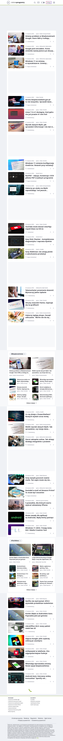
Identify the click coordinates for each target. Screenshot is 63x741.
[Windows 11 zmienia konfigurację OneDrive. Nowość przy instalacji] (16, 165)
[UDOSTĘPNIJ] (53, 41)
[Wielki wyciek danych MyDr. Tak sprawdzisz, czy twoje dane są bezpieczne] (43, 363)
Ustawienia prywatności (38, 720)
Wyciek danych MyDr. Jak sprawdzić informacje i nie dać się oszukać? (39, 126)
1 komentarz (30, 232)
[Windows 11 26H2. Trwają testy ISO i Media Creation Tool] (16, 529)
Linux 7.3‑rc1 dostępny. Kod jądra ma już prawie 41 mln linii (39, 113)
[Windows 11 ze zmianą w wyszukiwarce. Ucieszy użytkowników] (16, 62)
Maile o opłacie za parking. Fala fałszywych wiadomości (45, 567)
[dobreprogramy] (19, 2)
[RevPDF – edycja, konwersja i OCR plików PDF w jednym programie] (16, 177)
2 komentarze (30, 54)
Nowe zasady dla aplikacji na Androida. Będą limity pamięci (39, 516)
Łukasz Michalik (44, 577)
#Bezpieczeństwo (17, 354)
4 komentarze (30, 681)
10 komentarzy (31, 533)
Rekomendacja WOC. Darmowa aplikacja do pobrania (47, 396)
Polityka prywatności (24, 720)
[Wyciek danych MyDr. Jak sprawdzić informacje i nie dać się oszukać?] (16, 126)
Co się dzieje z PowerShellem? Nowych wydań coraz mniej (38, 415)
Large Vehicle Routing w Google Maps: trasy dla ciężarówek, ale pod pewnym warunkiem (42, 559)
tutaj (37, 738)
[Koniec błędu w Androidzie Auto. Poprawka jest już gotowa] (20, 550)
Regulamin (33, 718)
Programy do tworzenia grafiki (14, 709)
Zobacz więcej (31, 403)
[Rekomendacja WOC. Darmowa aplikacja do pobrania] (35, 397)
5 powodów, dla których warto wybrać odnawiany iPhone (38, 504)
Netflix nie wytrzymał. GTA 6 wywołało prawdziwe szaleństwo (39, 602)
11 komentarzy (31, 295)
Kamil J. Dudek (39, 249)
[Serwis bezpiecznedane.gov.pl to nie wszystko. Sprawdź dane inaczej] (16, 101)
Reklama (40, 718)
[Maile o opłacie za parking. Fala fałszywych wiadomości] (35, 568)
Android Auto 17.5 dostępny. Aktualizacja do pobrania (22, 575)
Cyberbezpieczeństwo (35, 703)
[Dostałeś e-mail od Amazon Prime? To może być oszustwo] (16, 492)
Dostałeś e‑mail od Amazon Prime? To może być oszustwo (40, 491)
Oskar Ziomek (39, 97)
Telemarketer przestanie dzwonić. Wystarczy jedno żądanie (39, 291)
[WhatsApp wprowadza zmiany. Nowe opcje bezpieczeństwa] (35, 382)
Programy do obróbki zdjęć (14, 699)
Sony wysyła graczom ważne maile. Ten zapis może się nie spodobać (37, 480)
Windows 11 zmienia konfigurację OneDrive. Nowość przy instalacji (39, 164)
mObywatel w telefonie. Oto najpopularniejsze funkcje (37, 652)
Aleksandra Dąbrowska (42, 288)
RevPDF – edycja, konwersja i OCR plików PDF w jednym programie (39, 176)
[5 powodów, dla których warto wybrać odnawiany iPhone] (16, 504)
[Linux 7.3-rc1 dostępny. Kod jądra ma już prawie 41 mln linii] (16, 114)
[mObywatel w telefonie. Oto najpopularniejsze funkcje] (16, 652)
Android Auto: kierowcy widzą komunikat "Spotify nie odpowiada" (23, 567)
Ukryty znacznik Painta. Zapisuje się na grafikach (39, 303)
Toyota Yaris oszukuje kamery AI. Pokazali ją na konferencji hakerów (46, 582)
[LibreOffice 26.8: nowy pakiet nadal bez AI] (16, 627)
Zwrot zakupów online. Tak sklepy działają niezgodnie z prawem (39, 440)
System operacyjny (35, 704)
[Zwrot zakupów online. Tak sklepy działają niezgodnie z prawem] (16, 441)
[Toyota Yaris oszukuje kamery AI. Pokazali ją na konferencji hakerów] (35, 584)
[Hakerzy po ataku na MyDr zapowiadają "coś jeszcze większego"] (16, 190)
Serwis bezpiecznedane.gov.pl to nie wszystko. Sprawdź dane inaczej (38, 101)
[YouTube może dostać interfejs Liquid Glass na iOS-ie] (16, 228)
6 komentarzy (30, 130)
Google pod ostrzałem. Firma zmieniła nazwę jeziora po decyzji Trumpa (39, 50)
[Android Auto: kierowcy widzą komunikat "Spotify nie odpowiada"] (12, 568)
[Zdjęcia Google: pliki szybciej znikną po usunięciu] (16, 640)
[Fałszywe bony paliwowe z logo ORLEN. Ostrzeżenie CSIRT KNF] (12, 584)
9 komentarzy (30, 420)
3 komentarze (30, 41)
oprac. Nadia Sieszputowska (43, 33)
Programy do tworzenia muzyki (14, 701)
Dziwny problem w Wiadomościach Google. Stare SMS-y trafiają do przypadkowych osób (20, 372)
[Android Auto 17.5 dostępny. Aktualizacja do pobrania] (12, 576)
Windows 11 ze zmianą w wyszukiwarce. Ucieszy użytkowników (35, 63)
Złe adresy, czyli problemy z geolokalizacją (44, 575)
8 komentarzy (30, 117)
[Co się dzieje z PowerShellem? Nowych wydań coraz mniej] (16, 416)
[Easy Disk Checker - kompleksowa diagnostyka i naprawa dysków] (16, 241)
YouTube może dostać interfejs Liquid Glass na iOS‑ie (38, 227)
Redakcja (26, 718)
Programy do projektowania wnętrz (15, 703)
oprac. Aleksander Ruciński (39, 562)
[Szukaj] (34, 2)
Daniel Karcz (39, 173)
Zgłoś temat (47, 718)
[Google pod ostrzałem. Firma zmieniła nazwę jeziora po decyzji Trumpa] (16, 50)
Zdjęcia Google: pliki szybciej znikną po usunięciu (37, 639)
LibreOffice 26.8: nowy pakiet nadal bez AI (37, 627)
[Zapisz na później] (50, 41)
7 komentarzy (30, 193)
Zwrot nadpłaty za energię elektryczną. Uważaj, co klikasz (46, 388)
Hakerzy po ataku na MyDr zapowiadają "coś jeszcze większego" (36, 190)
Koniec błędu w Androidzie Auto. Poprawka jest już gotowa (19, 558)
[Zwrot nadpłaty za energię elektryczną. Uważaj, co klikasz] (35, 389)
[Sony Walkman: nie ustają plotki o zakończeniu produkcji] (16, 253)
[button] (54, 2)
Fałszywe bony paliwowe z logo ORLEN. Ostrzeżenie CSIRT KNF (23, 582)
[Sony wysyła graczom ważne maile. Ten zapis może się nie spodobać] (16, 479)
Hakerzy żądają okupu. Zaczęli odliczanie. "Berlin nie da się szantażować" (38, 317)
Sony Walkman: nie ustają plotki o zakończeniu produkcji (39, 252)
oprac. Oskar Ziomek (41, 110)
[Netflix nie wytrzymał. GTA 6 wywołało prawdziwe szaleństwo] (16, 602)
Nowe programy (11, 711)
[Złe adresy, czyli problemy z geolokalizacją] (35, 576)
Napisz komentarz (31, 66)
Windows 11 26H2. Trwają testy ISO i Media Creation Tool (38, 529)
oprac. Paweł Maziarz (41, 475)
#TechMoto (15, 541)
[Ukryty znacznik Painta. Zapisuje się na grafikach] (16, 304)
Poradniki (32, 699)
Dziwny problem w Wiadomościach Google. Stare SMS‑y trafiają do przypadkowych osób (40, 38)
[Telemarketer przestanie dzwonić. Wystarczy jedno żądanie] (16, 292)
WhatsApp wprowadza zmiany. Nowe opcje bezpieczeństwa (46, 380)
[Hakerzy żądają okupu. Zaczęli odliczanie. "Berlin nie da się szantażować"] (16, 317)
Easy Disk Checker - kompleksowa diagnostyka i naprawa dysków (39, 240)
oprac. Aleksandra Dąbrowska (43, 46)
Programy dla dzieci (12, 708)
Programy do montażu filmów (14, 704)
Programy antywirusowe (13, 706)
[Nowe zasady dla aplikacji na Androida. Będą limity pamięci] (16, 517)
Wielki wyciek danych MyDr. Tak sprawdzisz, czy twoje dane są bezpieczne (42, 372)
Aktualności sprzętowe (35, 701)
